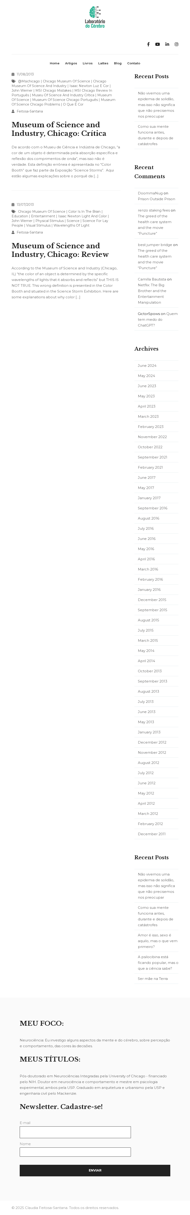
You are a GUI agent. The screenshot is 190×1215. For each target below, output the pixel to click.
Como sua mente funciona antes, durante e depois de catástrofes (155, 135)
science (73, 221)
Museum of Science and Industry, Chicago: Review (60, 250)
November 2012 (152, 752)
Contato (133, 63)
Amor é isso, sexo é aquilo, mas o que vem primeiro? (157, 941)
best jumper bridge (155, 245)
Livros (88, 63)
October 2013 (150, 671)
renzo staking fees (154, 210)
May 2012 (146, 793)
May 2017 (146, 488)
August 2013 (148, 691)
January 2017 (149, 498)
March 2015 (148, 640)
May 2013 (146, 722)
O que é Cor (73, 104)
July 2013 (146, 701)
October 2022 (150, 447)
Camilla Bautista (152, 279)
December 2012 (152, 742)
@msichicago (29, 81)
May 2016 (146, 549)
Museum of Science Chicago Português (65, 100)
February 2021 (150, 467)
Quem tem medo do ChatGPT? (158, 319)
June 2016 (146, 538)
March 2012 (148, 813)
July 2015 (146, 630)
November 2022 (152, 437)
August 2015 (148, 620)
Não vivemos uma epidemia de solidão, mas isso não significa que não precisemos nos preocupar (156, 104)
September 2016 (152, 508)
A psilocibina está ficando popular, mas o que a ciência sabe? (158, 963)
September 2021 (152, 457)
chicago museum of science (66, 81)
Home (55, 63)
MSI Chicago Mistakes (53, 90)
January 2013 (149, 732)
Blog (118, 63)
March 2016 (148, 569)
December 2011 (152, 834)
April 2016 (146, 559)
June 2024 (147, 365)
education (20, 216)
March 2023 (148, 416)
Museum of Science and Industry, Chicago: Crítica (59, 129)
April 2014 (146, 661)
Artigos (71, 63)
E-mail (25, 1123)
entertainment (43, 216)
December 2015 (152, 600)
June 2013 (146, 712)
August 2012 (148, 762)
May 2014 (146, 650)
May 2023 (146, 396)
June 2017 (146, 477)
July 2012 (146, 773)
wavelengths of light (71, 225)
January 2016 (149, 589)
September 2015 (152, 610)
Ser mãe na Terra (153, 978)
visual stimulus (38, 225)
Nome (25, 1144)
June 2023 (147, 386)
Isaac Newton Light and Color (82, 216)
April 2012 (146, 803)
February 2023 (151, 426)
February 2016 (150, 579)
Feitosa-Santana (30, 111)
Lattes (103, 63)
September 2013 (152, 681)
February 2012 (150, 824)
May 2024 (146, 376)
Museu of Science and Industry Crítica (63, 95)
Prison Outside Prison (156, 199)
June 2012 (146, 783)
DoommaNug (150, 193)
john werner (22, 90)
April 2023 (146, 406)
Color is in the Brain (84, 211)
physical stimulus (49, 221)
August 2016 (148, 518)
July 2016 (146, 528)
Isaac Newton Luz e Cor (89, 86)
